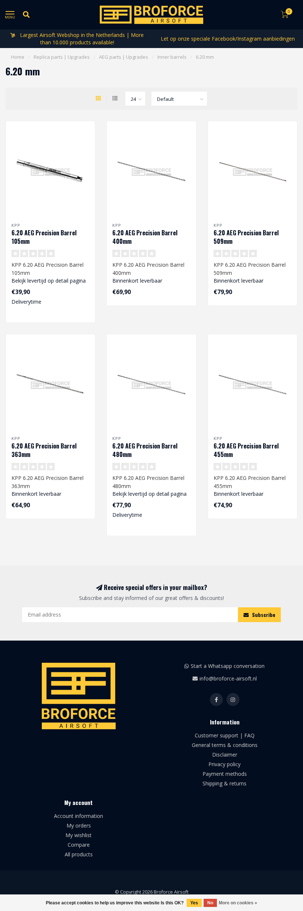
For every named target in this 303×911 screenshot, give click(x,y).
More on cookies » (238, 902)
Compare (79, 844)
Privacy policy (224, 764)
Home (17, 57)
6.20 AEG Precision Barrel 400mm (144, 237)
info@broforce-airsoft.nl (228, 678)
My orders (79, 825)
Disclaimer (224, 754)
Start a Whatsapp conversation (228, 665)
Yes (194, 902)
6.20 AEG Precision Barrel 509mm (246, 237)
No (210, 902)
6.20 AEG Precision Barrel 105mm (43, 237)
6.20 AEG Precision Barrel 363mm (43, 450)
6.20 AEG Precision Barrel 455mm (246, 450)
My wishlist (78, 835)
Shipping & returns (224, 783)
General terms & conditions (225, 744)
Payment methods (224, 773)
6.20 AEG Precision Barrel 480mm (144, 450)
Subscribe (263, 614)
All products (79, 854)
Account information (78, 815)
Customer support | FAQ (225, 735)
